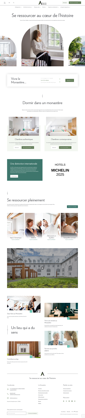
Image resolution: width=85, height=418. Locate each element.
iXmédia (76, 411)
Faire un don (42, 395)
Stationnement (66, 392)
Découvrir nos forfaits (72, 206)
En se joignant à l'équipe (47, 78)
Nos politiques (63, 411)
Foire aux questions (67, 388)
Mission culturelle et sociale (43, 390)
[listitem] (16, 226)
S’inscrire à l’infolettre (32, 413)
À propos (40, 388)
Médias (39, 403)
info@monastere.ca (13, 398)
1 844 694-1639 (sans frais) (15, 394)
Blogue (39, 401)
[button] (10, 57)
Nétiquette (68, 411)
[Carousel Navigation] (42, 57)
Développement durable (43, 392)
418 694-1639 (12, 393)
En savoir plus (14, 177)
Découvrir (17, 147)
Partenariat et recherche (43, 399)
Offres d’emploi (41, 397)
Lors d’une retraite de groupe (48, 82)
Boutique (65, 3)
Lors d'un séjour (45, 80)
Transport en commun (67, 390)
